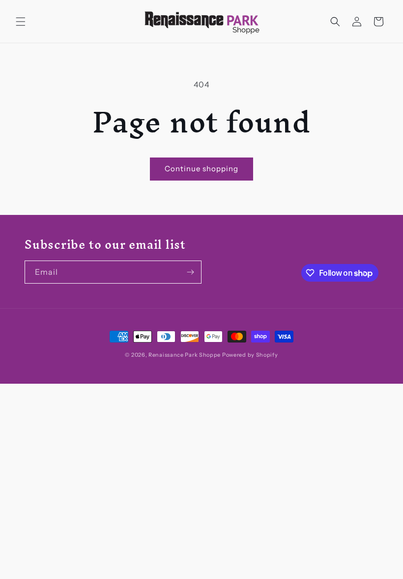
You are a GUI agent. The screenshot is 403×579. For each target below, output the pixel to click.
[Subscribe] (190, 272)
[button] (20, 21)
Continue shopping (201, 168)
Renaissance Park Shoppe (184, 354)
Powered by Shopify (250, 354)
